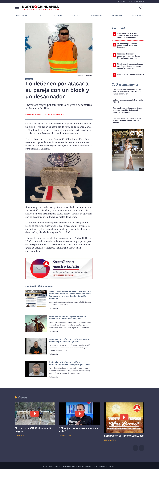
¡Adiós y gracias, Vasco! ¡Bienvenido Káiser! (128, 101)
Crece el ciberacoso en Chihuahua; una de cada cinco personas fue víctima (127, 120)
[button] (141, 448)
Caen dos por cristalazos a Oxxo (130, 74)
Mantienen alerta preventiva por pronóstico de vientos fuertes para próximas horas (130, 66)
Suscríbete (139, 2)
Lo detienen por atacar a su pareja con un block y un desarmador (128, 46)
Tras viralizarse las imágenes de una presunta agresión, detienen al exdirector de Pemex (127, 110)
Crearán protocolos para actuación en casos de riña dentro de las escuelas (128, 35)
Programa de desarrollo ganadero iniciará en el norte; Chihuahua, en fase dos (129, 56)
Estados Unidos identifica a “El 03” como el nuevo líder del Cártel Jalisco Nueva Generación (128, 92)
